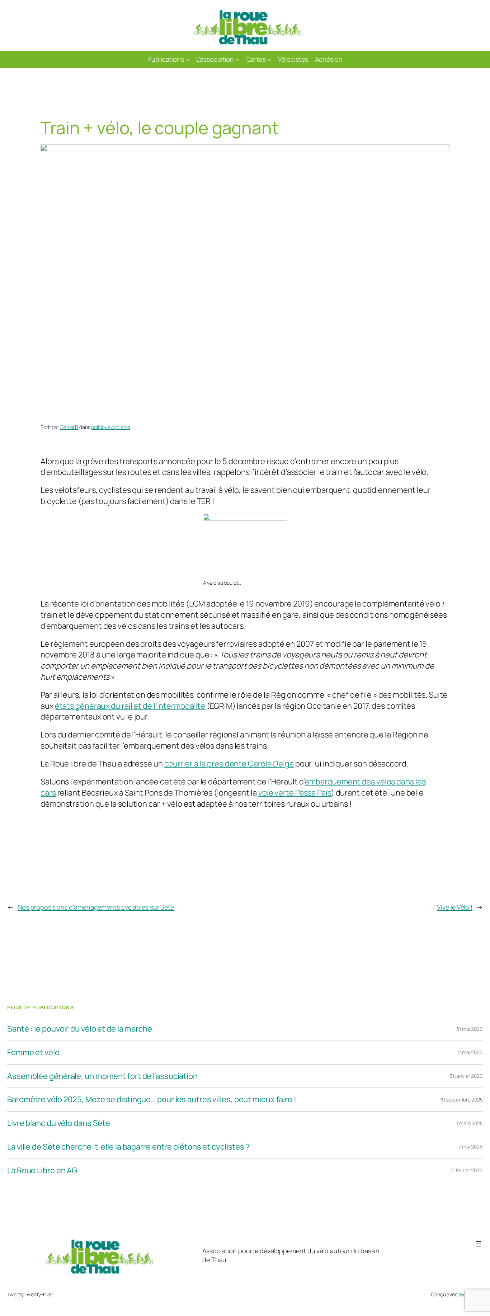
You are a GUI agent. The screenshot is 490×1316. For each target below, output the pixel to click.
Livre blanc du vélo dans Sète (58, 1123)
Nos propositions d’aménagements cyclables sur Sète (96, 907)
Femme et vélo (33, 1052)
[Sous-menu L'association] (238, 60)
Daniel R (69, 427)
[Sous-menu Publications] (187, 60)
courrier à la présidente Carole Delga (229, 763)
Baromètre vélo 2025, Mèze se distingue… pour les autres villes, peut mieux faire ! (151, 1099)
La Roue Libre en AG (42, 1170)
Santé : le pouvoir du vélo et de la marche (79, 1028)
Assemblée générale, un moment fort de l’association (102, 1076)
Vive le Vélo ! (454, 907)
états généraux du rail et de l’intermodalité (130, 706)
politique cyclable (110, 427)
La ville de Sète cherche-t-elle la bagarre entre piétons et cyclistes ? (128, 1146)
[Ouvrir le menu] (478, 1244)
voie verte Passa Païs (294, 792)
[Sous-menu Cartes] (270, 60)
